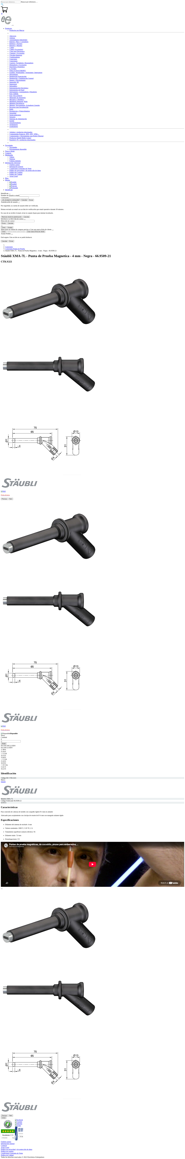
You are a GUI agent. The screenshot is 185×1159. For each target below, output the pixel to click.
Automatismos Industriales (18, 40)
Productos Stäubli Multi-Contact (20, 138)
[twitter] (18, 1126)
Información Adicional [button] (12, 163)
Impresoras (13, 84)
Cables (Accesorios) (16, 49)
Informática (13, 86)
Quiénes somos (14, 165)
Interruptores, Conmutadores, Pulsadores (23, 92)
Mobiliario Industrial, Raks (18, 101)
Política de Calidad (15, 174)
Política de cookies (7, 1151)
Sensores (12, 117)
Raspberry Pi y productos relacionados (22, 140)
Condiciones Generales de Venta (20, 168)
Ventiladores (13, 125)
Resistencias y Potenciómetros (19, 111)
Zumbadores (13, 126)
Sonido (11, 121)
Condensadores (14, 57)
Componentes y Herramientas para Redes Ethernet (26, 136)
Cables (11, 47)
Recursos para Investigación (18, 107)
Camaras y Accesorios (16, 53)
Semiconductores (15, 115)
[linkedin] (18, 1124)
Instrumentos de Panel (16, 90)
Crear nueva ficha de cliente (35, 231)
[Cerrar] (2, 888)
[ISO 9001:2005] (19, 1140)
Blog (6, 178)
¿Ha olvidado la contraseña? (10, 200)
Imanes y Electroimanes (17, 80)
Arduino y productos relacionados (20, 132)
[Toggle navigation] (13, 25)
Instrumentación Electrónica (18, 88)
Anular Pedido (6, 234)
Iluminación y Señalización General (21, 78)
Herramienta (13, 74)
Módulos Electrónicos (16, 103)
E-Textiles (12, 69)
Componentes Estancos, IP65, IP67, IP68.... (24, 134)
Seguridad (12, 113)
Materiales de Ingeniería (17, 98)
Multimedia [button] (9, 155)
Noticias (12, 159)
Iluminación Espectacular (17, 76)
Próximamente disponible (18, 149)
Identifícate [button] (9, 190)
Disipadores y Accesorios (18, 65)
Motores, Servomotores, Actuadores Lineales (24, 105)
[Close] (19, 202)
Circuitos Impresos (15, 55)
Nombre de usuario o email (10, 195)
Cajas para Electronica (17, 51)
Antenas (12, 38)
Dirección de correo (7, 221)
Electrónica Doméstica (17, 67)
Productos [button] (8, 28)
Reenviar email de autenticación (12, 217)
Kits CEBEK (13, 94)
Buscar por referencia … (29, 2)
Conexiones (13, 61)
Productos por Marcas (16, 30)
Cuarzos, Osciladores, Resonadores (21, 63)
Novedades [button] (9, 145)
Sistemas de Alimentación (18, 119)
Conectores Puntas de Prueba (15, 249)
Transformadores (15, 123)
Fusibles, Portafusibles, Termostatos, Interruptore (25, 72)
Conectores (13, 59)
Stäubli (3, 782)
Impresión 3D (14, 82)
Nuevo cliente (10, 151)
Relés (11, 109)
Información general (16, 167)
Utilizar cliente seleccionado (16, 231)
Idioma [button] (7, 180)
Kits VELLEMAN (15, 96)
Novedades (13, 147)
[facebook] (19, 1120)
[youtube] (18, 1122)
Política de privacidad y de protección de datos (25, 170)
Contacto (8, 153)
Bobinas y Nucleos (15, 44)
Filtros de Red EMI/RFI (17, 71)
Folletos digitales (15, 161)
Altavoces (12, 36)
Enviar (31, 200)
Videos (11, 157)
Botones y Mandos (15, 45)
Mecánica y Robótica (16, 99)
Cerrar (3, 227)
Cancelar (24, 200)
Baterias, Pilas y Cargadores (18, 42)
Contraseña (4, 198)
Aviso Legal (13, 176)
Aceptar (10, 227)
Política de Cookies (15, 172)
